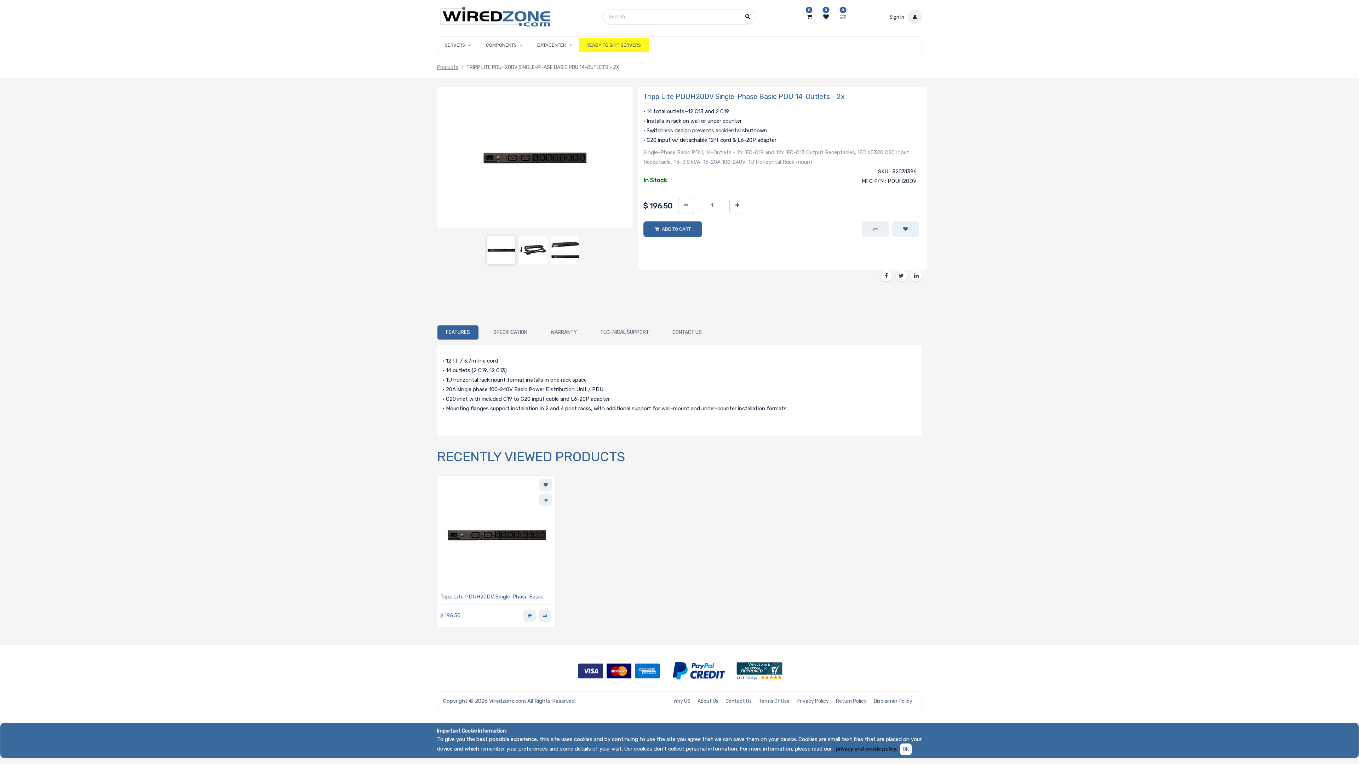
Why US (681, 701)
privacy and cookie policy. (866, 749)
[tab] (457, 332)
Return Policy (851, 701)
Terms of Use (774, 701)
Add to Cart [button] (676, 229)
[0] (809, 17)
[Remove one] (686, 206)
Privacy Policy (813, 701)
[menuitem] (614, 45)
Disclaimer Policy (893, 701)
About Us (708, 701)
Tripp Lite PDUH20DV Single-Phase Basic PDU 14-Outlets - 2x (491, 597)
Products (447, 67)
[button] (905, 229)
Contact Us (739, 701)
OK (906, 749)
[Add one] (737, 206)
